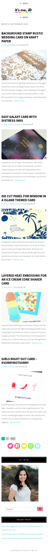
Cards (5, 45)
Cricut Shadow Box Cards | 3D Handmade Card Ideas (22, 534)
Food (10, 287)
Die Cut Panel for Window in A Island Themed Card (23, 198)
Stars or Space (14, 124)
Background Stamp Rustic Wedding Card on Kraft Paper (22, 37)
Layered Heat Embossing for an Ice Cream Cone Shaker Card (24, 279)
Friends (11, 366)
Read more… (20, 100)
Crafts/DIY (12, 204)
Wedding (11, 45)
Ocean (19, 204)
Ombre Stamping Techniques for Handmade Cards (21, 538)
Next (12, 439)
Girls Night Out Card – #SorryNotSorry (19, 361)
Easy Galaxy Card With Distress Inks (19, 119)
